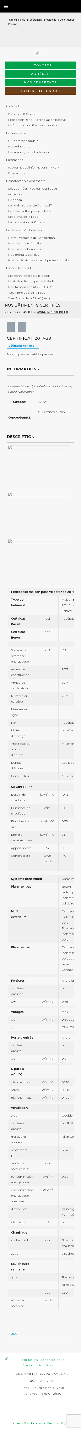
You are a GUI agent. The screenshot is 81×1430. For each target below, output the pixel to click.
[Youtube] (50, 40)
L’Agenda (15, 200)
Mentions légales (59, 1423)
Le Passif (12, 106)
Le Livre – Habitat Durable (26, 222)
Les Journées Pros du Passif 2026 (32, 188)
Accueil (28, 312)
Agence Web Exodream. (29, 1423)
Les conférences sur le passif (29, 276)
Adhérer (40, 74)
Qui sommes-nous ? (23, 141)
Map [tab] (13, 1334)
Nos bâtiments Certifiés (25, 243)
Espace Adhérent (18, 268)
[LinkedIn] (37, 40)
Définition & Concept (23, 114)
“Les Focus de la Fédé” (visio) (29, 298)
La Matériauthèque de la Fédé (30, 211)
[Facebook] (30, 40)
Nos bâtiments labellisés (25, 249)
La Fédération (16, 133)
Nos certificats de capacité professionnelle (38, 260)
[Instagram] (44, 40)
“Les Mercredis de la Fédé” (27, 292)
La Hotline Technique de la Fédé (31, 281)
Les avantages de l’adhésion (28, 152)
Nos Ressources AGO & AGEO (30, 287)
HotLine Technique (40, 91)
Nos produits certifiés (23, 255)
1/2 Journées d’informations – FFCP (33, 167)
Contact (43, 65)
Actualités (15, 194)
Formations (14, 160)
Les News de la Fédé (23, 217)
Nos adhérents (40, 82)
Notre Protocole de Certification (31, 238)
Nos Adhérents (19, 146)
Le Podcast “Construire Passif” (30, 205)
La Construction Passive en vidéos (33, 125)
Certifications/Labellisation (25, 230)
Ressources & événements (25, 181)
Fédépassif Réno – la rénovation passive (37, 120)
